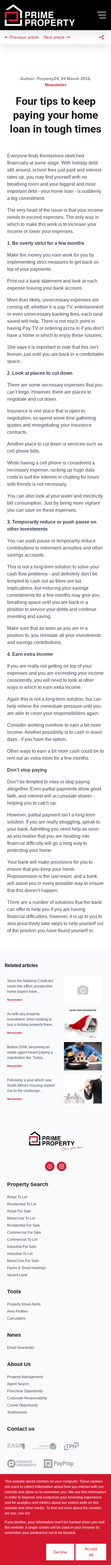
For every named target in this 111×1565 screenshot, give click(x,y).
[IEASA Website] (16, 1447)
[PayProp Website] (58, 1463)
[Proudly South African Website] (44, 1447)
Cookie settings (25, 1551)
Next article (54, 37)
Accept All (91, 1551)
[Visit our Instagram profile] (61, 1166)
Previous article (24, 37)
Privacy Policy (42, 1513)
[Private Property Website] (22, 1463)
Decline (60, 1552)
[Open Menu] (101, 15)
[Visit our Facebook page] (49, 1166)
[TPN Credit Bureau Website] (71, 1447)
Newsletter (55, 84)
